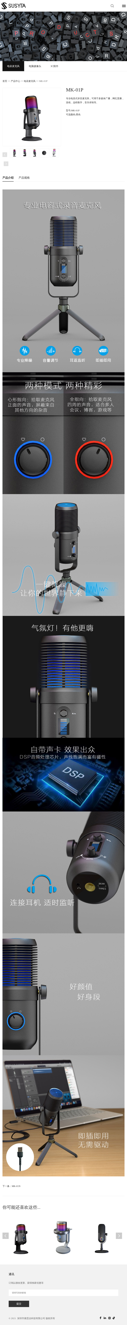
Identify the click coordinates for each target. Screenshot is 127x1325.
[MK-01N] (21, 1238)
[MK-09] (62, 1238)
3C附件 (54, 66)
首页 (4, 81)
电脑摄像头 (35, 66)
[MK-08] (103, 1238)
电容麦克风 (13, 66)
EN (117, 6)
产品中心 (15, 81)
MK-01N (16, 1186)
